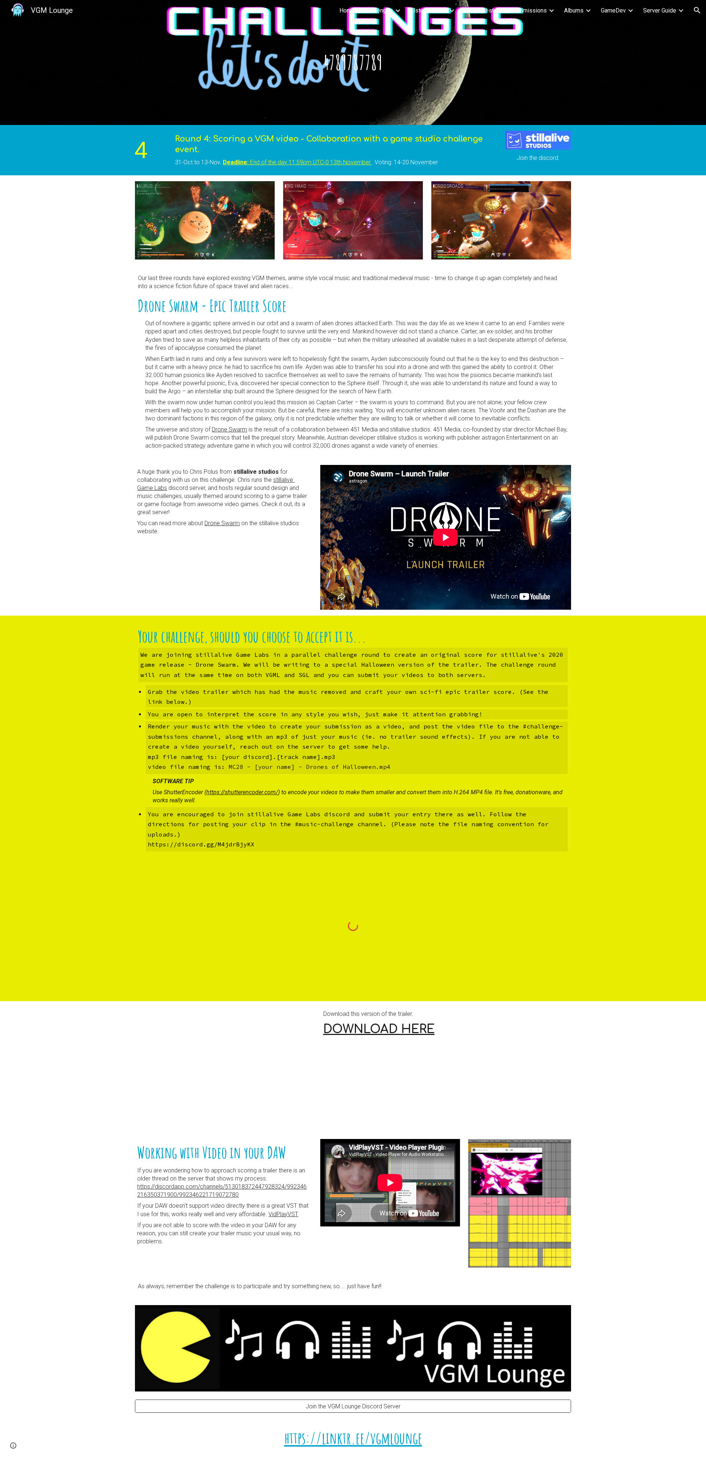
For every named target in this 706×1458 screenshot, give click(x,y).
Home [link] (347, 10)
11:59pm (301, 162)
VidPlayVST (283, 1214)
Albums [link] (574, 10)
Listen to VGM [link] (428, 10)
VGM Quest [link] (479, 10)
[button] (697, 10)
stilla (279, 479)
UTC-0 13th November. (342, 162)
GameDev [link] (613, 10)
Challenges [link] (378, 10)
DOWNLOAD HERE (379, 1029)
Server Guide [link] (659, 10)
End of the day (269, 162)
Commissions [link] (529, 10)
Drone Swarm (229, 429)
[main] (353, 62)
